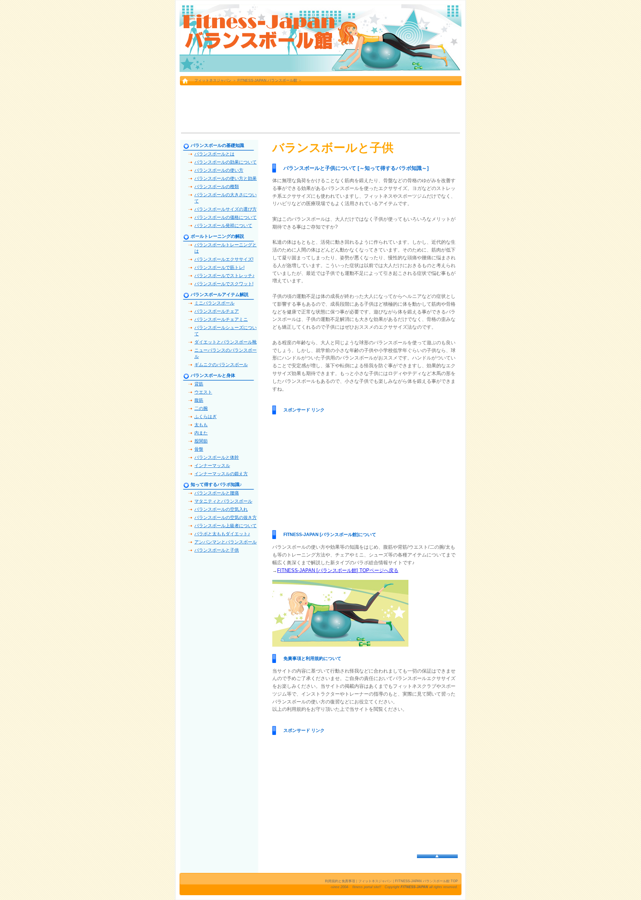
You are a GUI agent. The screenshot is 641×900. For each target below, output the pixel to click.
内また (201, 433)
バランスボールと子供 (216, 550)
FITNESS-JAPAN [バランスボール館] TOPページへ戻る (337, 570)
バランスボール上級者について (225, 525)
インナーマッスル (212, 465)
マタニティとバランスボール (223, 501)
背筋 (198, 384)
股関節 (201, 441)
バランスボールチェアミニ (221, 319)
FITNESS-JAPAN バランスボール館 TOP (426, 881)
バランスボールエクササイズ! (223, 259)
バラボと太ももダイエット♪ (222, 533)
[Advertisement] (320, 108)
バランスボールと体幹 (216, 457)
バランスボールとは (214, 154)
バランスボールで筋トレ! (219, 267)
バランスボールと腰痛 (216, 493)
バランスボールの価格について (225, 217)
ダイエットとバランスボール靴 (225, 342)
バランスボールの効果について (225, 162)
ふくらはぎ (205, 416)
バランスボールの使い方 (218, 170)
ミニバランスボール (214, 303)
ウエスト (203, 392)
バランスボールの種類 (216, 186)
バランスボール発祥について (223, 225)
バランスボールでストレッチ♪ (224, 275)
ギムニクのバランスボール (221, 364)
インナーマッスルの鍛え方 (221, 473)
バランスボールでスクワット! (223, 283)
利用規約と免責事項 (340, 881)
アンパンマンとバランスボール (225, 542)
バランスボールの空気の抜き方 (225, 517)
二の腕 (201, 408)
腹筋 (198, 400)
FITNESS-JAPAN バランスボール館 (267, 80)
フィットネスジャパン (212, 80)
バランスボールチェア (216, 311)
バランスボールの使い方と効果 (225, 178)
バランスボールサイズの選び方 (225, 209)
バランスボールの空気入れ (221, 509)
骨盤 (198, 449)
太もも (201, 424)
